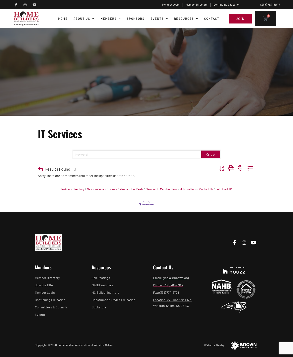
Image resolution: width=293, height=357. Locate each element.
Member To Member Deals (162, 189)
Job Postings (188, 189)
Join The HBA (224, 189)
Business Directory (72, 189)
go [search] (213, 154)
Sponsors (136, 18)
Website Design (215, 345)
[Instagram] (25, 5)
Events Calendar (118, 189)
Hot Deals (137, 189)
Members (108, 18)
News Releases (96, 189)
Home (63, 18)
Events (157, 18)
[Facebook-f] (16, 5)
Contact (211, 18)
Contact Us (206, 189)
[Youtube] (34, 5)
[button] (40, 169)
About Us (82, 18)
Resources (184, 18)
